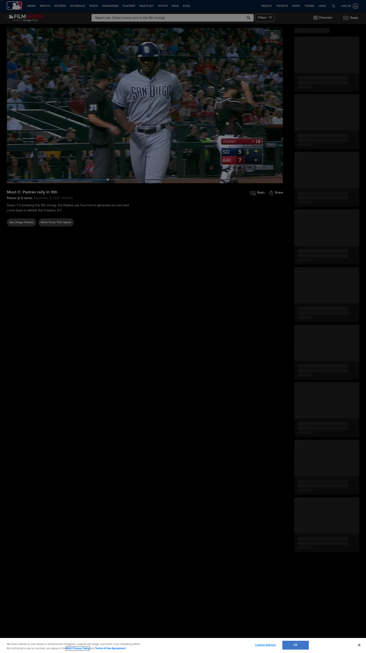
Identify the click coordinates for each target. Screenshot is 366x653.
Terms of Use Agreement (110, 648)
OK (295, 645)
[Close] (359, 645)
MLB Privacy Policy (77, 648)
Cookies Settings (265, 645)
